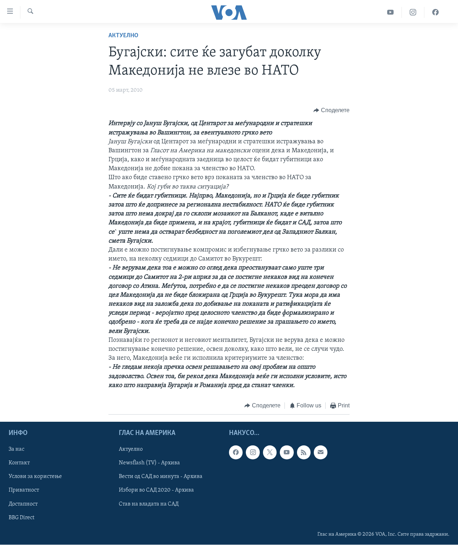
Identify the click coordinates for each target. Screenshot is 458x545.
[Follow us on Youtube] (286, 452)
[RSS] (304, 452)
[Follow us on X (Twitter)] (270, 452)
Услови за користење (35, 477)
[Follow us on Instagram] (252, 452)
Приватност (24, 490)
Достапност (23, 504)
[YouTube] (390, 12)
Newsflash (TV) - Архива (149, 463)
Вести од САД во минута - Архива (161, 477)
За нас (16, 450)
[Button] (331, 110)
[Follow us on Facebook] (236, 452)
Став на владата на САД (149, 504)
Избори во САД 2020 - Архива (156, 490)
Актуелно (123, 36)
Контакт (19, 463)
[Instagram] (413, 12)
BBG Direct (21, 518)
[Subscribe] (320, 452)
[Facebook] (435, 12)
